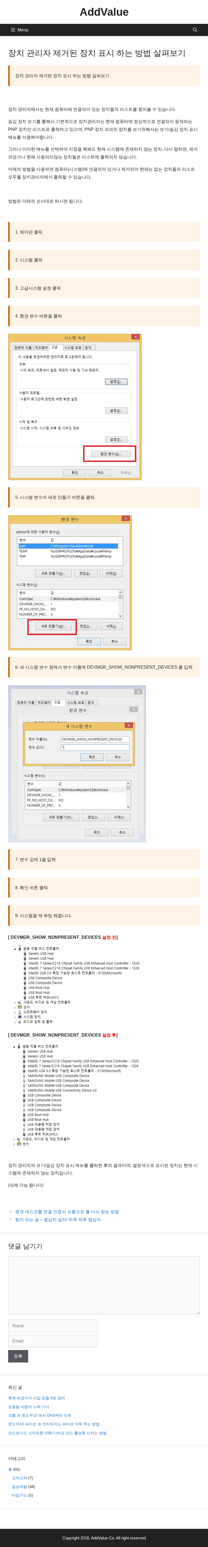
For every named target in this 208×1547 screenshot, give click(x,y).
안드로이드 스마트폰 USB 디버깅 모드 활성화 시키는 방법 (57, 1433)
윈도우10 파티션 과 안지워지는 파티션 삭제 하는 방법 (54, 1424)
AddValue (104, 12)
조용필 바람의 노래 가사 (28, 1406)
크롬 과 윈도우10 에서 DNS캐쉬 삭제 (39, 1415)
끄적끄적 (19, 1478)
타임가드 (19, 1495)
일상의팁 (19, 1486)
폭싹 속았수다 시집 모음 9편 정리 (36, 1398)
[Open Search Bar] (195, 30)
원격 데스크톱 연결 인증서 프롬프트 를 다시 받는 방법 (67, 1211)
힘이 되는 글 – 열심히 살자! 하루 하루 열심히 (58, 1219)
